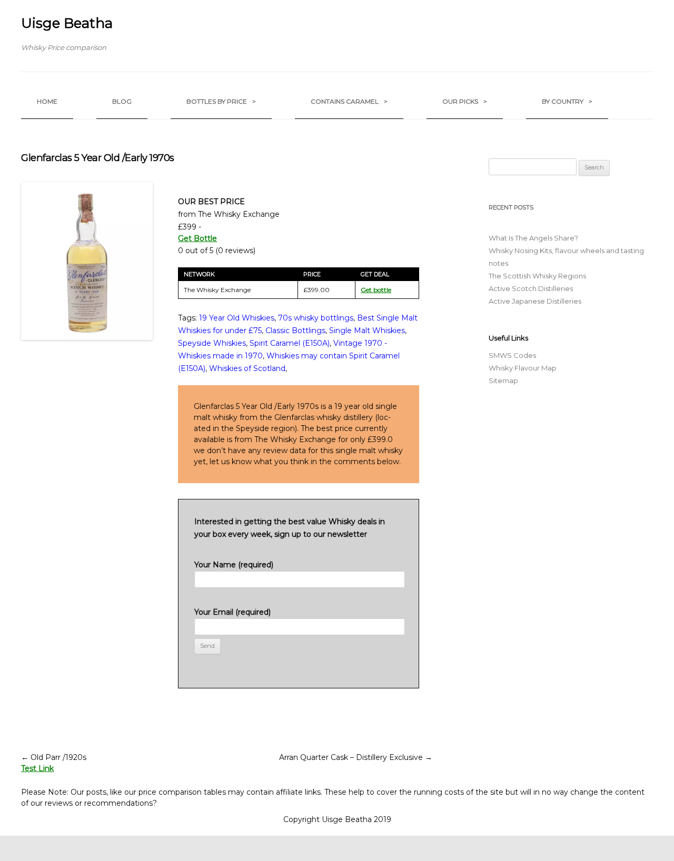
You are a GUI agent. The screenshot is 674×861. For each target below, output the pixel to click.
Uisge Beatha (67, 23)
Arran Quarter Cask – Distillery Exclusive (355, 757)
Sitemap (503, 380)
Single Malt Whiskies (367, 330)
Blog (122, 101)
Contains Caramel (349, 101)
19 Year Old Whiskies (236, 318)
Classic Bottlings (295, 330)
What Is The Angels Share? (533, 238)
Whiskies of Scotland (247, 368)
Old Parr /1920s (53, 757)
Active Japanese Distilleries (535, 301)
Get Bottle (197, 238)
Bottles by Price (221, 101)
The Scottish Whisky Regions (537, 276)
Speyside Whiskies (212, 343)
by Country (567, 101)
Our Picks (464, 101)
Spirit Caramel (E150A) (290, 343)
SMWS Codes (512, 355)
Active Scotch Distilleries (531, 288)
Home (47, 101)
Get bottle (376, 290)
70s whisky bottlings (315, 318)
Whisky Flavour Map (523, 368)
